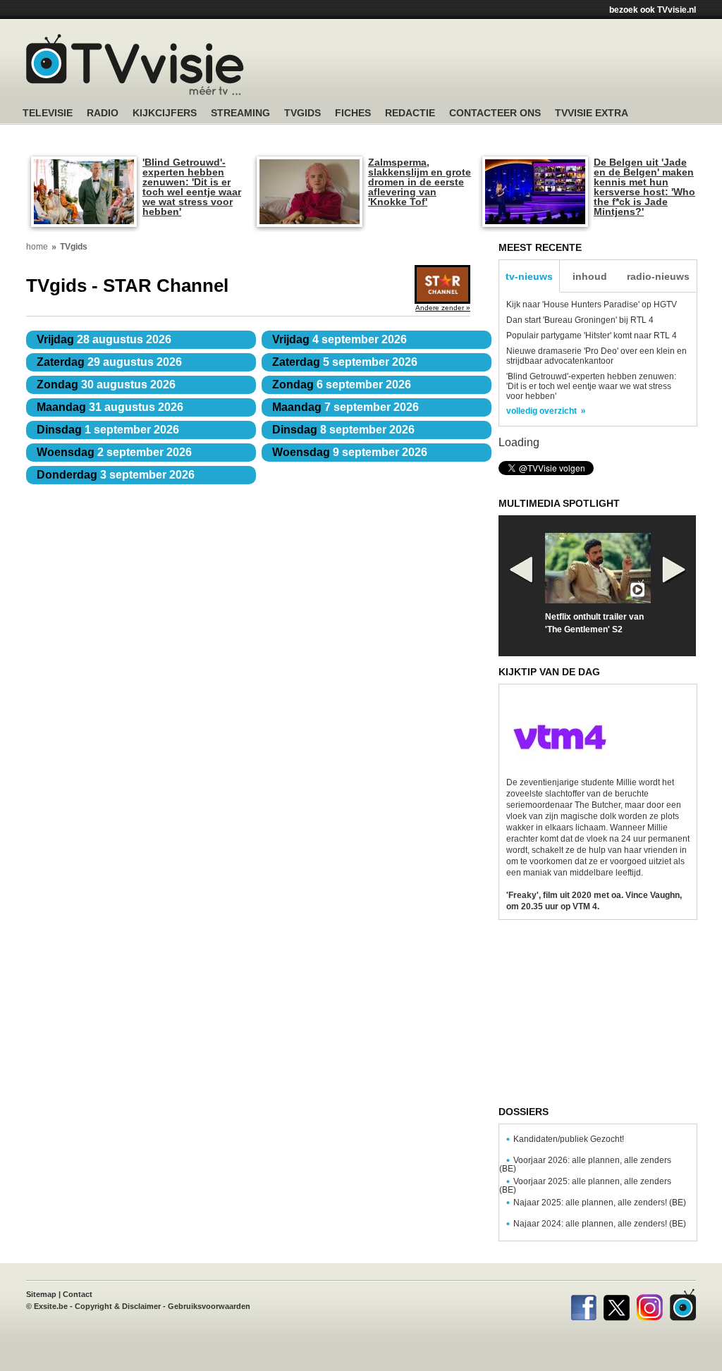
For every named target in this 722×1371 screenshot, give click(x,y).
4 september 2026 (339, 339)
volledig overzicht (541, 411)
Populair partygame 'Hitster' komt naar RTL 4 (591, 335)
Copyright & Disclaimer (118, 1306)
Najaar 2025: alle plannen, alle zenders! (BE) (599, 1202)
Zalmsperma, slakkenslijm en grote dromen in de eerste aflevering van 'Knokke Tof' (419, 182)
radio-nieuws (658, 276)
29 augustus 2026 (109, 362)
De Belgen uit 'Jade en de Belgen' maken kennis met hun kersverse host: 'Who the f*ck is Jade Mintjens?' (644, 186)
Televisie (48, 113)
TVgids (302, 113)
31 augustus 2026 (110, 407)
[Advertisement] (495, 67)
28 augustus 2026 (104, 339)
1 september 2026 (108, 430)
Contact (77, 1294)
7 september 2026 (345, 407)
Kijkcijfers (165, 113)
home (37, 246)
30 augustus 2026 (106, 385)
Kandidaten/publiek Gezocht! (568, 1139)
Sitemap (41, 1294)
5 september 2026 (344, 362)
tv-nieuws (529, 276)
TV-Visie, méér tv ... (135, 64)
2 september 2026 (114, 452)
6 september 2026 (341, 385)
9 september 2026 (349, 452)
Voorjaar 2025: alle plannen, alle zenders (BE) (585, 1185)
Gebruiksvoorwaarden (209, 1306)
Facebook (583, 1305)
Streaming (240, 113)
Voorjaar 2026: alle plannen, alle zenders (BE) (585, 1164)
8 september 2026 (343, 430)
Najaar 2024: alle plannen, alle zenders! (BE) (599, 1224)
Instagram (650, 1305)
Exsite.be (51, 1306)
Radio (102, 113)
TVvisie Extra (591, 113)
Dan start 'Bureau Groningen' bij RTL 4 (580, 320)
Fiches (353, 113)
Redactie (410, 113)
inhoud (590, 276)
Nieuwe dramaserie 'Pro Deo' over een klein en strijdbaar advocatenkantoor (596, 356)
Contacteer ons (495, 113)
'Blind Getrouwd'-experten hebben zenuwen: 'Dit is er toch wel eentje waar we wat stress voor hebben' (191, 186)
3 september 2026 (116, 475)
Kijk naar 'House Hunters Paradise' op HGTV (591, 304)
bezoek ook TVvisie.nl (652, 10)
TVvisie (683, 1305)
